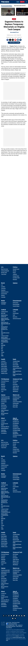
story (14, 19)
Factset (17, 635)
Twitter (10, 40)
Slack (19, 616)
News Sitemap (19, 626)
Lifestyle (15, 309)
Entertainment (17, 300)
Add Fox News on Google (14, 42)
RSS (22, 616)
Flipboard (15, 40)
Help (16, 625)
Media (3, 300)
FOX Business (5, 379)
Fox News (5, 2)
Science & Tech (17, 379)
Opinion (15, 283)
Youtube (11, 616)
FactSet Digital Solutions (17, 637)
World (3, 283)
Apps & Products (15, 418)
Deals (14, 359)
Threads (13, 40)
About (3, 418)
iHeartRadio (15, 618)
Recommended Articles (20, 5)
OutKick (3, 309)
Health (3, 359)
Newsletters (24, 616)
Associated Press (14, 32)
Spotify (13, 618)
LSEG (7, 640)
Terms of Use (8, 622)
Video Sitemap (9, 627)
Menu (26, 2)
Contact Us (20, 625)
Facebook (7, 40)
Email (20, 40)
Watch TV (22, 1)
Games (3, 395)
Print (18, 40)
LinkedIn (17, 616)
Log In (18, 1)
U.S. (2, 267)
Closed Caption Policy (10, 625)
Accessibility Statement (11, 626)
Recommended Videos (6, 5)
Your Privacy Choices (12, 623)
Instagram (9, 616)
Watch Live (16, 395)
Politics (15, 267)
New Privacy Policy (16, 622)
